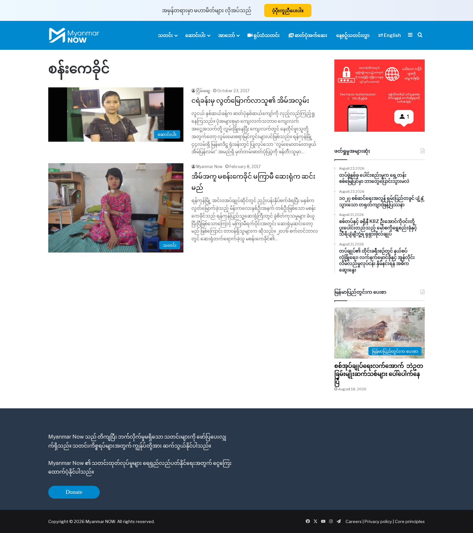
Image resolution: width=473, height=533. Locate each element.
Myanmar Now (209, 166)
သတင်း (165, 35)
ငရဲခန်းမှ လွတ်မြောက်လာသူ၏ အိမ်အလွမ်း (250, 100)
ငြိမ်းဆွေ (203, 90)
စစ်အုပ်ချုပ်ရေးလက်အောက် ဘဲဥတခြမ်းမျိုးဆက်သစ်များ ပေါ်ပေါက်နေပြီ (378, 373)
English (392, 35)
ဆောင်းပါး (195, 35)
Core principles (410, 521)
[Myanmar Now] (74, 35)
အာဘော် (226, 35)
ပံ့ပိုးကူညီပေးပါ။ (287, 10)
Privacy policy (378, 521)
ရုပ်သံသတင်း (266, 35)
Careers (354, 521)
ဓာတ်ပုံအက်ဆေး (310, 35)
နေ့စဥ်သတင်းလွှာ (352, 35)
